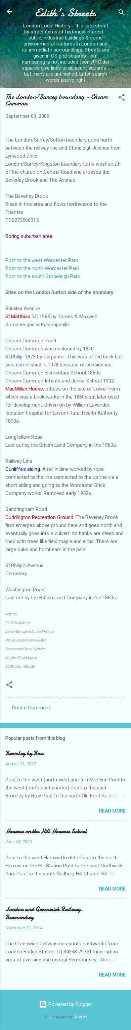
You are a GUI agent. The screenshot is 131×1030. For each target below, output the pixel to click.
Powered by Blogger (69, 1004)
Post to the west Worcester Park (41, 260)
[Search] (122, 13)
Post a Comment (31, 708)
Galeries (80, 1017)
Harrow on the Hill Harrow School (46, 831)
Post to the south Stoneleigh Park (42, 276)
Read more (112, 811)
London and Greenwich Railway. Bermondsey (44, 913)
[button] (122, 98)
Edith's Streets (65, 12)
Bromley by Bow (24, 753)
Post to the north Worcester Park (42, 268)
